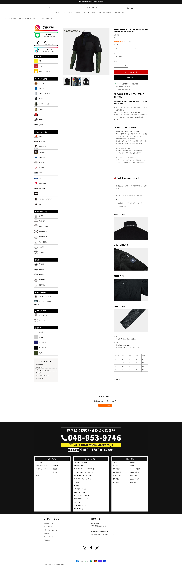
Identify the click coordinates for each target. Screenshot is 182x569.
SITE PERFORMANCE (45, 301)
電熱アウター (43, 285)
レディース (42, 320)
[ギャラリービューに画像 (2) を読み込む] (76, 81)
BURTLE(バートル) (79, 465)
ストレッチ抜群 (43, 226)
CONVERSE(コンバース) (81, 499)
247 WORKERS (51, 564)
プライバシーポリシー (42, 376)
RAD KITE (37, 304)
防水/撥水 (41, 252)
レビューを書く (105, 405)
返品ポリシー (40, 378)
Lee (40, 194)
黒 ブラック (42, 347)
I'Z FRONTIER (42, 147)
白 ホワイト (42, 332)
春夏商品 (41, 269)
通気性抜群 (42, 221)
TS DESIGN (42, 142)
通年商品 (41, 264)
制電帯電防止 (43, 231)
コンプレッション (44, 104)
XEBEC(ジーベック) (80, 489)
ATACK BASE (42, 157)
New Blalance (42, 183)
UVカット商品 (43, 242)
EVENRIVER (42, 152)
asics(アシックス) (79, 492)
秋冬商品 (41, 274)
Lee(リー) (77, 502)
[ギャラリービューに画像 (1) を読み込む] (67, 81)
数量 (115, 61)
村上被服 (41, 168)
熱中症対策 (42, 280)
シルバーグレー (43, 337)
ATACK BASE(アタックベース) (83, 479)
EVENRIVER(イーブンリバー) (83, 475)
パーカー (41, 99)
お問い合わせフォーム (42, 370)
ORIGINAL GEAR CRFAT (80, 462)
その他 (41, 125)
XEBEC (41, 173)
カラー (116, 53)
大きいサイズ (43, 315)
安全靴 (41, 119)
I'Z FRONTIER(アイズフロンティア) (84, 472)
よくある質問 (40, 367)
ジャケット (42, 83)
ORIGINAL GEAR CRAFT (45, 199)
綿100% (41, 216)
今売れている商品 (44, 71)
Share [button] (118, 380)
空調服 (41, 109)
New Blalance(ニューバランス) (83, 495)
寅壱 (40, 204)
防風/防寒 (41, 247)
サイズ (116, 45)
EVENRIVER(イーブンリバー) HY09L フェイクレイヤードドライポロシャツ (30, 19)
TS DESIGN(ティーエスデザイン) (84, 469)
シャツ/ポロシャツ (44, 93)
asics (40, 178)
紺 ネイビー (42, 342)
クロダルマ (42, 162)
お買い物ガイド (40, 364)
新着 (40, 61)
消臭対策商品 (43, 237)
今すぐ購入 (131, 78)
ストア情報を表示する (123, 89)
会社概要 (38, 373)
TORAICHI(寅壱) (78, 509)
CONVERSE (42, 188)
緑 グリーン (42, 353)
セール (41, 66)
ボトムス (41, 88)
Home (6, 19)
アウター (41, 114)
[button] (50, 8)
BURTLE (41, 136)
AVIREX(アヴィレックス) (81, 505)
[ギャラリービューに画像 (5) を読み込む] (86, 81)
